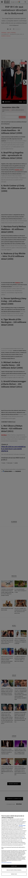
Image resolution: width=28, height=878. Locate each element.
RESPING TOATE (14, 874)
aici (22, 837)
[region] (14, 845)
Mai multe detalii (22, 825)
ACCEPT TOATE (14, 866)
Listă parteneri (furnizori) (6, 862)
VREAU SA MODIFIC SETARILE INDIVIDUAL (14, 870)
